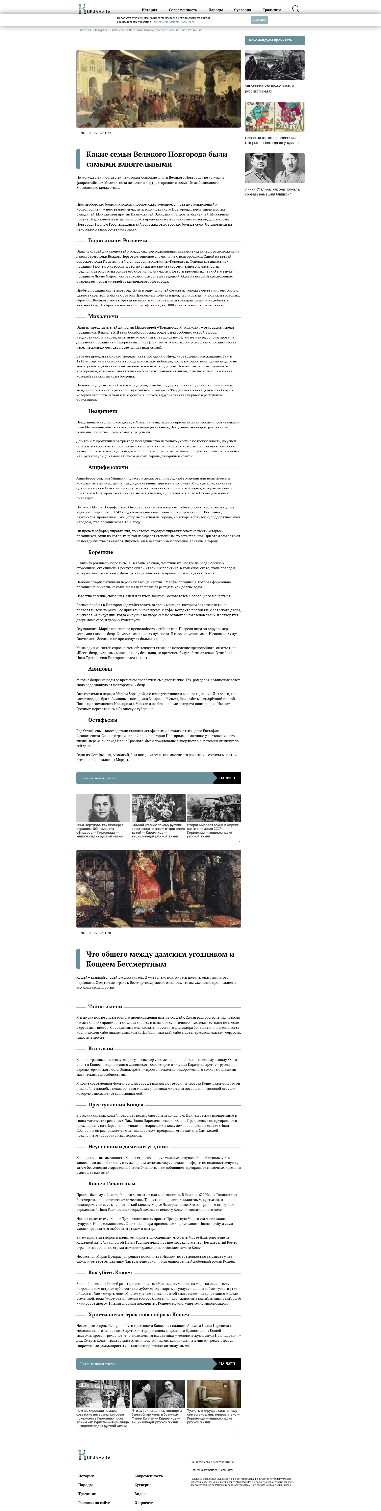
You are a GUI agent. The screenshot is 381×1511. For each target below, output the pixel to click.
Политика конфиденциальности (212, 1470)
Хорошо (259, 19)
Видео (140, 1493)
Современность (183, 9)
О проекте (144, 1502)
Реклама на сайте (94, 1502)
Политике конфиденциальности (173, 22)
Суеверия (242, 9)
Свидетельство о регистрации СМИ (213, 1462)
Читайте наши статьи (157, 778)
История (149, 9)
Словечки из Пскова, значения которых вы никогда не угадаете (272, 140)
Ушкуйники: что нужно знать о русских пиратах (269, 88)
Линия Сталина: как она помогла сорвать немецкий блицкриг (272, 191)
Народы (216, 9)
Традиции (272, 9)
